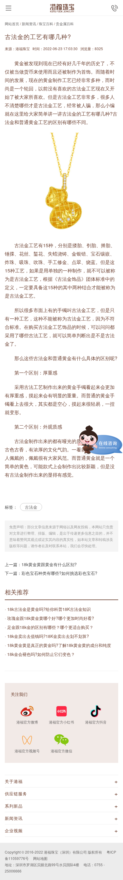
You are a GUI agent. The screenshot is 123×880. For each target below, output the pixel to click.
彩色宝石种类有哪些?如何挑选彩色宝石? (59, 573)
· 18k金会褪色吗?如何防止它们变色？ (40, 654)
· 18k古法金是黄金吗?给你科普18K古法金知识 (48, 609)
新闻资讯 (29, 23)
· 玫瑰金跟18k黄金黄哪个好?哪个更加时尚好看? (49, 618)
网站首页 (12, 23)
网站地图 (40, 858)
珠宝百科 (46, 23)
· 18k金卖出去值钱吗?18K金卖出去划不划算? (47, 636)
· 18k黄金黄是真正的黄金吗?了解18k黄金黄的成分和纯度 (58, 645)
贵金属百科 (65, 23)
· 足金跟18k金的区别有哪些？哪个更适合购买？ (49, 627)
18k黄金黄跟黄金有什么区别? (49, 564)
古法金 (31, 507)
